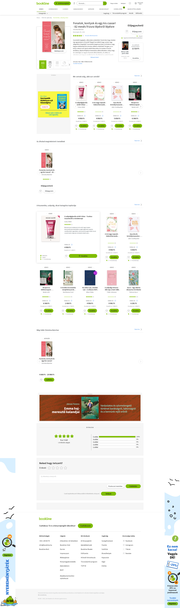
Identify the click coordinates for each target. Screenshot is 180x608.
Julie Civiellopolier (117, 107)
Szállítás (105, 549)
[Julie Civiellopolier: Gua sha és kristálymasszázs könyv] (117, 92)
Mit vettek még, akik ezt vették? (86, 76)
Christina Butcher (47, 175)
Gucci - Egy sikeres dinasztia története (133, 289)
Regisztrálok (114, 3)
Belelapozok (59, 51)
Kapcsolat (105, 557)
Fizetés (104, 545)
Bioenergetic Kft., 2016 (79, 32)
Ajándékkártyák (86, 545)
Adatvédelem (64, 566)
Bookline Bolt (44, 549)
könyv (81, 82)
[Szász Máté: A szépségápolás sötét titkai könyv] (81, 92)
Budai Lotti (135, 107)
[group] (42, 64)
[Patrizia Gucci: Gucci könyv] (133, 277)
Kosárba (136, 58)
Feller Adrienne (112, 292)
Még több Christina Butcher (48, 330)
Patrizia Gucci (133, 292)
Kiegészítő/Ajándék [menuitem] (134, 9)
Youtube (128, 553)
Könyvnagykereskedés (68, 562)
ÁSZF (62, 570)
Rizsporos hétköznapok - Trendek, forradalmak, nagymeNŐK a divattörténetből (135, 104)
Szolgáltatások (107, 541)
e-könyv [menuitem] (65, 9)
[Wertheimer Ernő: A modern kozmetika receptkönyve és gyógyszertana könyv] (68, 277)
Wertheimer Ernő (68, 292)
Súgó (103, 562)
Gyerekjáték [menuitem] (119, 8)
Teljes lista (137, 75)
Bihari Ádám (90, 292)
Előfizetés (139, 13)
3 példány (49, 380)
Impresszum (64, 553)
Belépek (123, 3)
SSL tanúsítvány (42, 595)
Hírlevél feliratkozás (88, 557)
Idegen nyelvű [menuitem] (104, 9)
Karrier (62, 549)
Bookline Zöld (65, 545)
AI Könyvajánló (63, 3)
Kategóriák (42, 13)
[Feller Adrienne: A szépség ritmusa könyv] (112, 277)
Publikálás (133, 486)
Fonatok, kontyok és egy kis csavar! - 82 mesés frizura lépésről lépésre (47, 171)
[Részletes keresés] (74, 3)
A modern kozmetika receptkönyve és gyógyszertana (68, 289)
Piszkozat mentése (115, 486)
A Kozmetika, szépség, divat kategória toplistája (56, 205)
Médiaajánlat (64, 557)
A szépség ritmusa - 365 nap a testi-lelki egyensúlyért (112, 289)
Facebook (129, 541)
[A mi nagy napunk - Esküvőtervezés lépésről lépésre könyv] (99, 92)
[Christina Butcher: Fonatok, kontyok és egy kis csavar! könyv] (53, 36)
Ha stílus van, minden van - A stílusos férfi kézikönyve (90, 289)
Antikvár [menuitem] (91, 9)
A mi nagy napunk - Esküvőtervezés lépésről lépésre (99, 104)
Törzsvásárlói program (119, 13)
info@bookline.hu (45, 545)
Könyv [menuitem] (41, 9)
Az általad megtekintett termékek (51, 141)
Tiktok (128, 549)
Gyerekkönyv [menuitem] (53, 9)
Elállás (104, 566)
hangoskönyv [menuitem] (78, 9)
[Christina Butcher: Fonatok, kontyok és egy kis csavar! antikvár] (46, 348)
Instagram (129, 545)
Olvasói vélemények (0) (91, 35)
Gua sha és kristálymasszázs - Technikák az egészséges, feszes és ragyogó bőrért (117, 104)
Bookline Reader (87, 549)
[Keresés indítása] (105, 3)
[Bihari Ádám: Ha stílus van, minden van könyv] (90, 277)
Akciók (131, 13)
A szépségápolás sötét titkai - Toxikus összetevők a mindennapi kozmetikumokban (81, 104)
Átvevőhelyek (106, 553)
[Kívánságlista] (130, 3)
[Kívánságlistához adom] (127, 31)
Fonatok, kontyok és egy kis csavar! (46, 360)
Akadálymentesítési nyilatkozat (67, 577)
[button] (69, 64)
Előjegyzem (137, 31)
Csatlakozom (85, 526)
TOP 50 (83, 566)
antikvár (47, 338)
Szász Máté (81, 107)
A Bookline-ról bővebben (69, 541)
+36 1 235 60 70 (44, 541)
